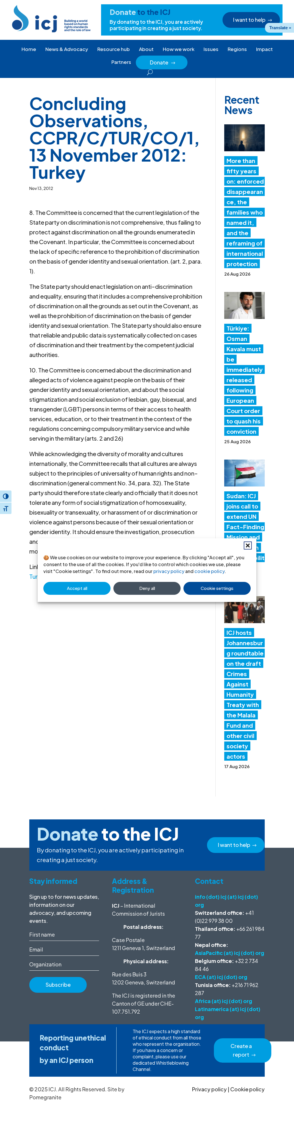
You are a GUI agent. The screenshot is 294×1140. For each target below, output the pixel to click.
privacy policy (168, 571)
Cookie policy (247, 1089)
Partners (121, 62)
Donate (163, 62)
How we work (178, 49)
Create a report (241, 1050)
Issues (211, 49)
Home (29, 49)
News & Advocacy (66, 49)
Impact (264, 49)
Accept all (77, 588)
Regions (237, 49)
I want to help (249, 19)
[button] (248, 545)
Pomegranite (45, 1097)
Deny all (147, 588)
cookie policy (209, 571)
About (146, 49)
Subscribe (58, 984)
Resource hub (113, 49)
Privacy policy (209, 1089)
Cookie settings (217, 588)
